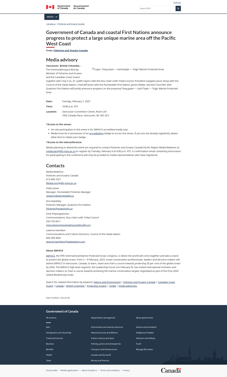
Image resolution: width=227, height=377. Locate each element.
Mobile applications (69, 370)
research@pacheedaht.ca (60, 195)
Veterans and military (145, 338)
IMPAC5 (50, 255)
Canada (59, 285)
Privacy (126, 370)
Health (49, 355)
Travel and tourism (54, 338)
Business (50, 344)
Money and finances (100, 360)
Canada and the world (101, 355)
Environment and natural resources (107, 327)
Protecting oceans (97, 285)
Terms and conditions (110, 370)
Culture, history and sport (102, 338)
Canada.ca (51, 24)
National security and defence (104, 332)
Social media (51, 370)
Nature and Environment (107, 282)
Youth (138, 344)
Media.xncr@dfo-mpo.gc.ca (61, 183)
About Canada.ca (89, 370)
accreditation (96, 133)
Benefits (49, 349)
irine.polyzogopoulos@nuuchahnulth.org (68, 225)
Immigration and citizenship (58, 332)
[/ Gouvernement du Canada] (67, 7)
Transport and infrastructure (104, 349)
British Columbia (75, 285)
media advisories (127, 285)
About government (144, 317)
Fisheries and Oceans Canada (71, 24)
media (112, 285)
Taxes (48, 360)
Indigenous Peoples (145, 332)
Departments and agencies (103, 317)
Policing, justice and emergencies (106, 344)
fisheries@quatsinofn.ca (59, 208)
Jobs (48, 327)
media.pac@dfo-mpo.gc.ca (60, 151)
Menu (50, 16)
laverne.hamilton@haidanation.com (65, 241)
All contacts (51, 317)
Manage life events (144, 349)
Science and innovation (146, 327)
